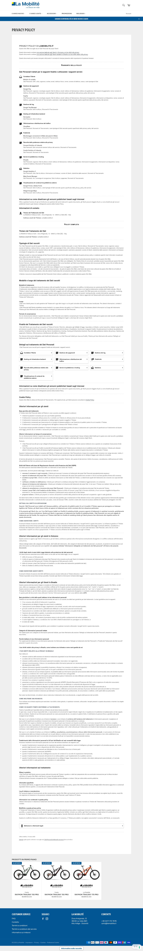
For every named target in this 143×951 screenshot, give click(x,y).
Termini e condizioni (19, 925)
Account (128, 13)
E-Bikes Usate (35, 13)
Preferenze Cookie (53, 942)
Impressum (29, 942)
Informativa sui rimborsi (21, 932)
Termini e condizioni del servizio (24, 929)
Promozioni (67, 13)
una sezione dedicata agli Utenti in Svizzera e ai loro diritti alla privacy (58, 52)
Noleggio (80, 13)
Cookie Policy (90, 400)
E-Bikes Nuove (18, 13)
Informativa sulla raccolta (71, 948)
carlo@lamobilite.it (108, 923)
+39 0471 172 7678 (108, 921)
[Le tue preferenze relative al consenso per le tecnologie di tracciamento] (139, 947)
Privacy (36, 942)
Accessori (51, 13)
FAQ (13, 918)
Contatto (15, 922)
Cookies (43, 942)
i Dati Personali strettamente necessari (54, 839)
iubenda (21, 839)
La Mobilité (20, 942)
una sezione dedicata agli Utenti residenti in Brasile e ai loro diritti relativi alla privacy (62, 54)
